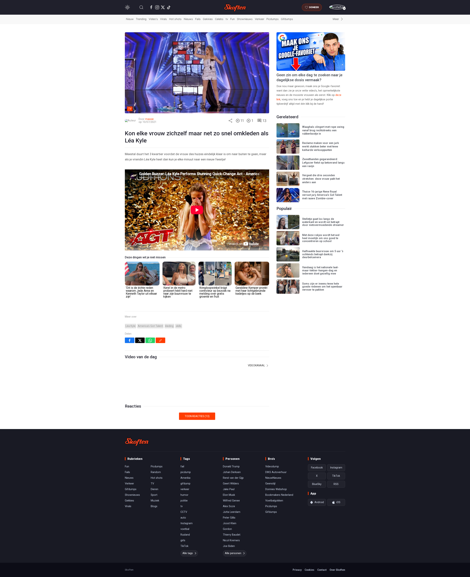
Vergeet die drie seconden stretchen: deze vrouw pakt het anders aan (321, 179)
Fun (232, 19)
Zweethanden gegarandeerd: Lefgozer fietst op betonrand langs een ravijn (323, 163)
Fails (198, 19)
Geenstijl (270, 483)
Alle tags (187, 553)
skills (178, 326)
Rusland (185, 534)
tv (227, 19)
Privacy (297, 569)
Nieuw (130, 19)
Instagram (186, 523)
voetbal (184, 529)
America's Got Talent (150, 326)
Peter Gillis (229, 517)
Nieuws (188, 19)
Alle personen (233, 553)
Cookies (309, 569)
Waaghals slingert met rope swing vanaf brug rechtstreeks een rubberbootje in (323, 130)
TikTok (184, 546)
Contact (322, 569)
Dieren (154, 489)
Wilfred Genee (231, 500)
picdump (185, 472)
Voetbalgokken (274, 500)
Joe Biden (229, 546)
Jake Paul (228, 489)
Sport (154, 495)
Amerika (185, 477)
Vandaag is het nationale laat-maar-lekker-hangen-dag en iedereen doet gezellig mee (320, 270)
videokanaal (256, 365)
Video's (153, 19)
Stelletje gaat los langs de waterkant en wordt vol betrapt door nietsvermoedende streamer (323, 222)
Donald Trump (231, 466)
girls (182, 540)
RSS (336, 484)
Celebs (219, 19)
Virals (163, 19)
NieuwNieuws (273, 477)
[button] (141, 7)
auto (183, 517)
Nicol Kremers (231, 540)
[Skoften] (137, 441)
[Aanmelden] (337, 7)
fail (182, 466)
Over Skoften (337, 569)
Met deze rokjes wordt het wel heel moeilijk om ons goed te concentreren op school (320, 238)
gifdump (185, 483)
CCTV (183, 512)
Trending (141, 19)
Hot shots (175, 19)
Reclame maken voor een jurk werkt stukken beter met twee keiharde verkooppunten (320, 146)
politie (184, 500)
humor (184, 495)
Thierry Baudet (231, 534)
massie (149, 119)
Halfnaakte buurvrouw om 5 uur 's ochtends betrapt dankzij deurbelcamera (322, 254)
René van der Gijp (233, 477)
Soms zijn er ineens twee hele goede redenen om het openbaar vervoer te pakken (322, 286)
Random (156, 472)
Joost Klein (229, 523)
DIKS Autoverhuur (276, 472)
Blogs (154, 506)
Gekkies (208, 19)
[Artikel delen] (230, 120)
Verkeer (259, 19)
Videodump (272, 466)
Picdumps (272, 19)
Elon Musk (229, 495)
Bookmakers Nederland (279, 495)
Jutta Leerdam (231, 512)
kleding (169, 326)
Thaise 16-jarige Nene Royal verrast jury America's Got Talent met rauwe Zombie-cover (322, 195)
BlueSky (316, 484)
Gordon (227, 529)
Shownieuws (245, 19)
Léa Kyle (130, 326)
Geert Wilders (231, 483)
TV (152, 483)
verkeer (184, 489)
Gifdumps (287, 19)
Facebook (317, 467)
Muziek (155, 500)
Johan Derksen (232, 472)
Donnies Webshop (276, 489)
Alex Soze (229, 506)
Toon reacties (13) (197, 416)
